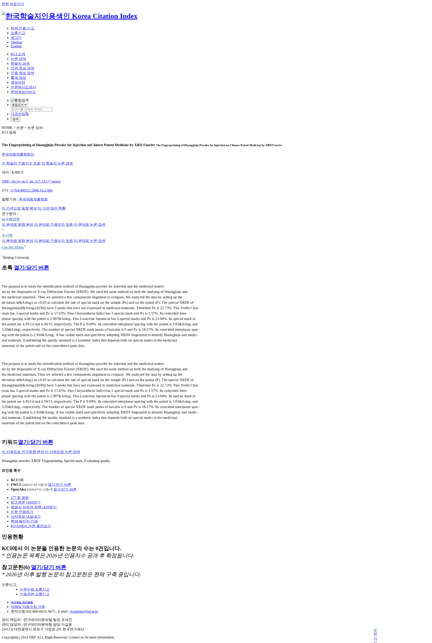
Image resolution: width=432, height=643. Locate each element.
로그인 (16, 38)
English (16, 46)
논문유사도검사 (23, 87)
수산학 (7, 235)
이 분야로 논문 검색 (89, 224)
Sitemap (16, 42)
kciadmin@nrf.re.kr (84, 611)
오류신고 (18, 33)
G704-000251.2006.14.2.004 (31, 190)
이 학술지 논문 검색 (57, 163)
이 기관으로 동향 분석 (19, 208)
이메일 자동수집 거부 (28, 607)
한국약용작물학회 (33, 199)
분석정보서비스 (23, 92)
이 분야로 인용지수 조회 (53, 224)
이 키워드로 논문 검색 (62, 452)
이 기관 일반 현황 (52, 208)
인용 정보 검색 (22, 73)
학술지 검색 (20, 63)
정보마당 (18, 82)
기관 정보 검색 (22, 68)
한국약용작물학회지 (18, 154)
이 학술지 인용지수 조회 (21, 163)
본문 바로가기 (13, 4)
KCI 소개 (18, 54)
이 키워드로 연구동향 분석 (23, 452)
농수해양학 (11, 219)
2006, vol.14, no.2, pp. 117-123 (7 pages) (31, 181)
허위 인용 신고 (22, 28)
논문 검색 (18, 59)
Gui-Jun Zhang (13, 247)
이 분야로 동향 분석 (17, 224)
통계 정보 (18, 78)
